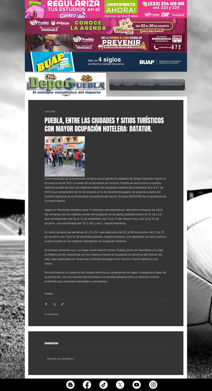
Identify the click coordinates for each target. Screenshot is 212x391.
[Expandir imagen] (65, 156)
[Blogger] (70, 385)
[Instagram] (153, 385)
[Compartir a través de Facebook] (46, 304)
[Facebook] (87, 385)
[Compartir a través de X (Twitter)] (54, 304)
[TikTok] (103, 385)
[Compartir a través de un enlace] (62, 304)
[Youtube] (136, 385)
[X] (120, 385)
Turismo (49, 293)
